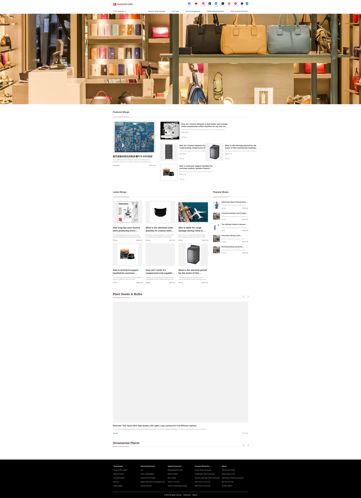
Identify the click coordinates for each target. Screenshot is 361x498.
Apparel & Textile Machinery (156, 11)
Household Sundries (119, 478)
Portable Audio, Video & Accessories (205, 474)
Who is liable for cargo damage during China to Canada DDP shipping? (190, 230)
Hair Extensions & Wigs (228, 470)
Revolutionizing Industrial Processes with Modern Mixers (233, 247)
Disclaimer (187, 495)
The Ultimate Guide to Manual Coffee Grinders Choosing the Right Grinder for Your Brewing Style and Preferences (233, 224)
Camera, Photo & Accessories (203, 470)
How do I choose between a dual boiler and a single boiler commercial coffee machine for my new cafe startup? (204, 125)
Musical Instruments (146, 486)
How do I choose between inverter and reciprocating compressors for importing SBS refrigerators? (197, 146)
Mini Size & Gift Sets (227, 482)
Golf (142, 470)
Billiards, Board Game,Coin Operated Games (153, 482)
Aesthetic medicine (227, 486)
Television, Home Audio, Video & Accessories (207, 478)
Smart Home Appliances (192, 11)
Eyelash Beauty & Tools (228, 474)
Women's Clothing (172, 474)
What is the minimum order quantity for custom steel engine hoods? (159, 230)
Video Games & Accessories (202, 482)
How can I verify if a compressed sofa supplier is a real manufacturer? (160, 273)
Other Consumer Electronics (239, 11)
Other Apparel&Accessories (175, 470)
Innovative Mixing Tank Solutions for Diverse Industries (234, 236)
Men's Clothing (172, 478)
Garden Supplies (118, 486)
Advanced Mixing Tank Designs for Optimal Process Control (234, 213)
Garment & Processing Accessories (177, 486)
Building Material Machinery (215, 11)
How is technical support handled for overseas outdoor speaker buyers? (195, 167)
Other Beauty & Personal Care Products (233, 478)
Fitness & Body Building (147, 474)
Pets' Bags (175, 11)
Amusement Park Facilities (148, 478)
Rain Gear (116, 482)
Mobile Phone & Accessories (202, 486)
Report (195, 495)
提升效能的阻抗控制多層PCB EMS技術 (132, 156)
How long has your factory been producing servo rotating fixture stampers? (126, 230)
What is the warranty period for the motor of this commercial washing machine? (240, 146)
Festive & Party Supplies (120, 470)
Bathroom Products (119, 474)
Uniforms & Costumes (174, 482)
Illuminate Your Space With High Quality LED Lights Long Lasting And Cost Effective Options (155, 426)
